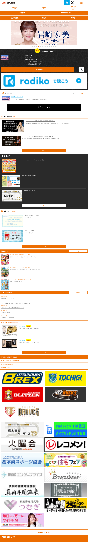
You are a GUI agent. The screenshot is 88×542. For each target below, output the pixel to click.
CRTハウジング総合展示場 (7, 317)
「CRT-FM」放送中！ (6, 312)
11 (53, 46)
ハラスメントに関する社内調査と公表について (12, 307)
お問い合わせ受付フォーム (7, 298)
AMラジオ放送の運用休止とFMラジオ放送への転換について (15, 303)
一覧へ (44, 150)
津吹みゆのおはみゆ (31, 60)
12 (55, 46)
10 (51, 46)
